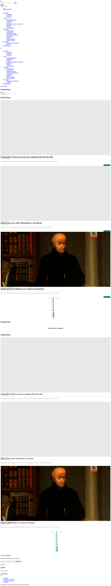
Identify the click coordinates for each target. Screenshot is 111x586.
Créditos (6, 582)
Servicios (9, 26)
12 (53, 313)
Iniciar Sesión (8, 9)
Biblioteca (9, 25)
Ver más (107, 165)
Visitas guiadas (10, 28)
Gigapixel (9, 17)
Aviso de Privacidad (8, 580)
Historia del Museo (11, 33)
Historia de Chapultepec (12, 34)
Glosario (9, 44)
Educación (6, 41)
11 (53, 311)
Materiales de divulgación (13, 43)
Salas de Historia (11, 39)
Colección (6, 13)
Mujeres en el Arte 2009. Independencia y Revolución (21, 223)
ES (3, 6)
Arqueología (10, 36)
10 (53, 310)
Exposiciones (10, 21)
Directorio (6, 578)
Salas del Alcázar (11, 40)
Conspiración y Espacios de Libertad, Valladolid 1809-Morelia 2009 (27, 157)
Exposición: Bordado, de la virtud (15, 24)
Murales (8, 37)
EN (6, 6)
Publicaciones (7, 45)
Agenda (8, 22)
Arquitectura (10, 32)
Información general (11, 19)
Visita (5, 18)
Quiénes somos (10, 30)
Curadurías (9, 14)
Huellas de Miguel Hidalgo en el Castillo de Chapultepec (22, 289)
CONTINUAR (18, 561)
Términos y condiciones (9, 579)
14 (53, 315)
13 (53, 314)
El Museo (6, 29)
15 (53, 317)
